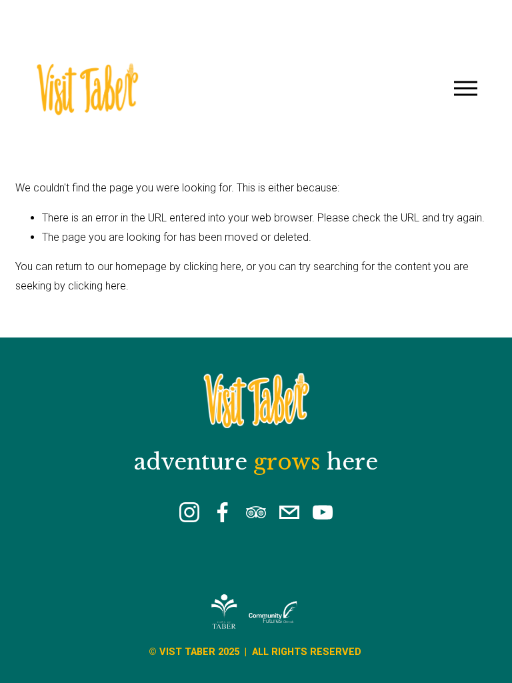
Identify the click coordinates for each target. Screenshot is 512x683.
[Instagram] (189, 512)
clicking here (212, 266)
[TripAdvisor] (256, 512)
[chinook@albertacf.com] (289, 512)
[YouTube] (322, 512)
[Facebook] (222, 512)
